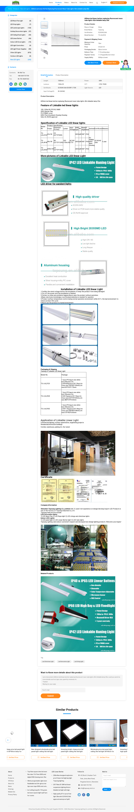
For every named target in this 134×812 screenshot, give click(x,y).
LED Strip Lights (20, 24)
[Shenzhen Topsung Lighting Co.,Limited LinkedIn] (88, 795)
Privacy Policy (12, 794)
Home (10, 775)
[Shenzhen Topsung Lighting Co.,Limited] (15, 3)
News (10, 786)
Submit (50, 696)
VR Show (11, 781)
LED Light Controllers (20, 45)
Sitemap (11, 789)
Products (11, 778)
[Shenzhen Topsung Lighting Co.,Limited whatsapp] (15, 84)
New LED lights (20, 59)
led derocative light (64, 661)
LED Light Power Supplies (20, 49)
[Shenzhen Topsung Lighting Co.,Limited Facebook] (83, 795)
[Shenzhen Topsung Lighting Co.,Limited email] (11, 84)
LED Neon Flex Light (20, 21)
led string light (79, 661)
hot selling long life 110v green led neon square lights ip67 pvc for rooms (37, 792)
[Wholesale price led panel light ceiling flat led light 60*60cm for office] (81, 733)
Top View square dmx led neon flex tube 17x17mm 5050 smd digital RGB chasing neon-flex (37, 774)
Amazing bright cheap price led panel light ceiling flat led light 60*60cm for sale (50, 751)
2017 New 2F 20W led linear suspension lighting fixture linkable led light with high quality (62, 787)
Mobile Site (11, 792)
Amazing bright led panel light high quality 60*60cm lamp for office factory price (109, 751)
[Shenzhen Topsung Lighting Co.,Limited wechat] (20, 84)
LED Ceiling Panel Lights (20, 35)
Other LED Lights (20, 52)
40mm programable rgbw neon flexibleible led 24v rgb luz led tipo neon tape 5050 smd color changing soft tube (37, 784)
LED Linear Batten (20, 38)
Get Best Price (93, 63)
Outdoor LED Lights (20, 56)
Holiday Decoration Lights (20, 31)
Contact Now (21, 89)
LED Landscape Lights (20, 28)
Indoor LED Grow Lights (20, 42)
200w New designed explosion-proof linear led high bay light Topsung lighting (63, 778)
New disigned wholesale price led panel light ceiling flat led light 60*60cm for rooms (21, 751)
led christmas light (48, 661)
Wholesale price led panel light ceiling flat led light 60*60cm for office (80, 751)
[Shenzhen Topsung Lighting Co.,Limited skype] (25, 84)
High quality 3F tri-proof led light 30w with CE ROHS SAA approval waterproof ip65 (62, 796)
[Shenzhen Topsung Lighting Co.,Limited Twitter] (79, 795)
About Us (11, 783)
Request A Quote (118, 2)
